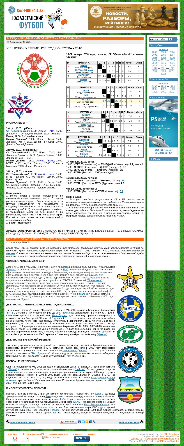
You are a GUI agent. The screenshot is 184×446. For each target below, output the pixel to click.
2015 (163, 63)
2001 (171, 92)
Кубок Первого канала (72, 399)
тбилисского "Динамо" (75, 350)
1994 (163, 86)
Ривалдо (54, 410)
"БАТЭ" (10, 312)
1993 (154, 86)
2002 (154, 52)
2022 (171, 68)
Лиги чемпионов (65, 312)
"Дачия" (25, 299)
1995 (172, 86)
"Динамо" (106, 331)
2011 (154, 60)
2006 (163, 55)
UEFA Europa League (129, 422)
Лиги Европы (46, 283)
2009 (163, 57)
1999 (154, 92)
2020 (154, 68)
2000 (163, 92)
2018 (163, 65)
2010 (172, 57)
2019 (172, 65)
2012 (163, 60)
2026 (163, 73)
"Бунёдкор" (96, 393)
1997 (163, 89)
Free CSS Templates (169, 434)
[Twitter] (83, 422)
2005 (154, 55)
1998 (172, 89)
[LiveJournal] (94, 422)
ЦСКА (76, 401)
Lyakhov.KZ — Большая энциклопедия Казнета (155, 439)
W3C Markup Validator (168, 441)
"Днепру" (102, 334)
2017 (154, 65)
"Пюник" (12, 369)
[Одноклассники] (87, 422)
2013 (172, 60)
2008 (154, 57)
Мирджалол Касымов (35, 407)
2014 (154, 63)
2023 (155, 71)
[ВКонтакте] (79, 422)
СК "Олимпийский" (17, 131)
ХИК (69, 356)
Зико (47, 396)
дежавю (10, 253)
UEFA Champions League (22, 422)
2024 (163, 71)
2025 (171, 71)
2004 (172, 52)
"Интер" (49, 277)
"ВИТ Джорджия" (40, 353)
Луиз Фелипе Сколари (96, 404)
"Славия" (76, 277)
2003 (163, 52)
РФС (65, 269)
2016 (172, 63)
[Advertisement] (163, 215)
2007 (172, 55)
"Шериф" (11, 269)
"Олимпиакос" (94, 280)
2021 (163, 68)
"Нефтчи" (80, 369)
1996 (154, 89)
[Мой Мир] (91, 422)
